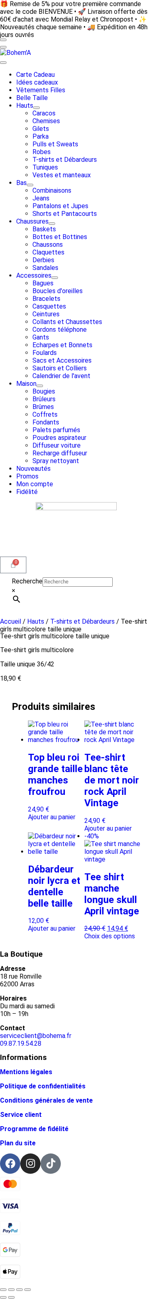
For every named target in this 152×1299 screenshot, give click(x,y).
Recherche (27, 581)
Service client (21, 1114)
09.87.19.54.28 (20, 1043)
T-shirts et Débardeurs (82, 621)
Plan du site (18, 1143)
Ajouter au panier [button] (51, 817)
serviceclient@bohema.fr (35, 1036)
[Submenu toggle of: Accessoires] (54, 277)
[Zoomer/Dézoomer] (3, 1289)
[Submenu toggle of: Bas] (30, 185)
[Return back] (3, 47)
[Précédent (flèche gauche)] (3, 1297)
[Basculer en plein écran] (11, 1289)
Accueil (10, 621)
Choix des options (109, 936)
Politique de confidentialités (43, 1086)
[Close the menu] (3, 62)
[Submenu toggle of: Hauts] (36, 108)
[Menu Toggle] (3, 40)
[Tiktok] (51, 1163)
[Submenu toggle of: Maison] (39, 386)
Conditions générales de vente (46, 1100)
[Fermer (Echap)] (27, 1289)
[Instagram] (30, 1163)
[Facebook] (10, 1163)
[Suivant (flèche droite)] (11, 1297)
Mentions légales (26, 1072)
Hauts (35, 621)
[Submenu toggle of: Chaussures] (52, 223)
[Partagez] (19, 1289)
